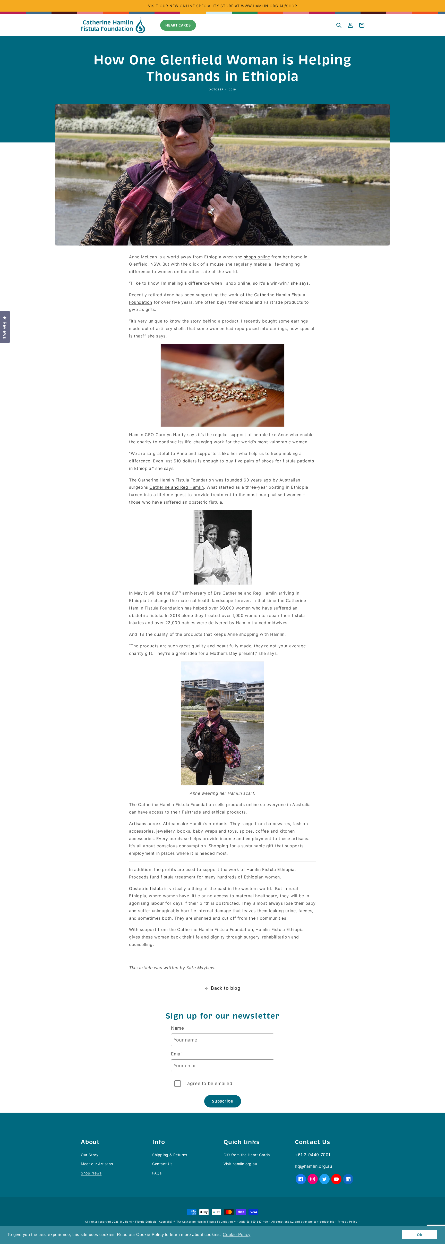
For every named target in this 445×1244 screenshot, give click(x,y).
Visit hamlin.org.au (240, 1164)
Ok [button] (419, 1235)
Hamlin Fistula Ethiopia (270, 869)
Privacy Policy (348, 1221)
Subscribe (222, 1101)
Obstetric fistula (146, 888)
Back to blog (225, 988)
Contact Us (162, 1164)
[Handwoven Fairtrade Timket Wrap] (222, 861)
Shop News (91, 1173)
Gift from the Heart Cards (247, 1155)
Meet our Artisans (97, 1164)
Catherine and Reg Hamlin (176, 487)
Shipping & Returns (169, 1155)
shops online (257, 256)
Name (177, 1028)
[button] (339, 25)
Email (177, 1053)
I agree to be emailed (208, 1083)
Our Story (89, 1155)
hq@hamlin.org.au (313, 1166)
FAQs (156, 1173)
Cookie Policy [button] (236, 1234)
